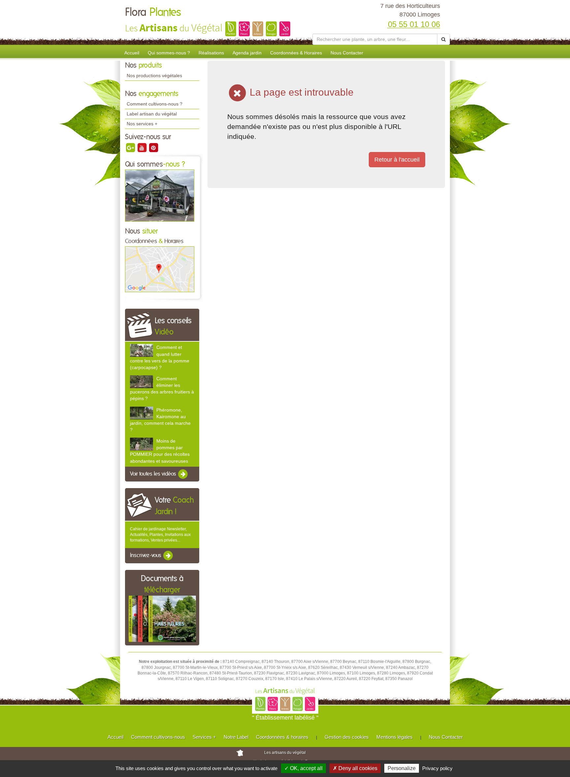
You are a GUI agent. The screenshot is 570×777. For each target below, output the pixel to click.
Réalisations (211, 52)
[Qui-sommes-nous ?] (159, 195)
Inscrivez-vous (146, 555)
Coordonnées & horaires (282, 737)
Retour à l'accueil (397, 159)
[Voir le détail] (141, 350)
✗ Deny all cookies (355, 768)
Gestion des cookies (347, 737)
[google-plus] (131, 147)
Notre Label (236, 737)
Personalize (402, 768)
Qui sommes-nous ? (169, 52)
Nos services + (142, 123)
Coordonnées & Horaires (296, 52)
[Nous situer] (159, 269)
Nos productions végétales (154, 75)
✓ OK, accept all (303, 768)
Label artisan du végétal (152, 113)
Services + (204, 737)
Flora (153, 12)
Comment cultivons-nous (158, 737)
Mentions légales (394, 737)
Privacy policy (437, 768)
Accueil (131, 52)
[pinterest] (153, 147)
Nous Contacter (347, 52)
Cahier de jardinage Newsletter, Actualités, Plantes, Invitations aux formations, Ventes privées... (160, 535)
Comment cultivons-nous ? (154, 104)
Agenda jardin (247, 52)
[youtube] (142, 147)
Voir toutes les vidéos (153, 474)
